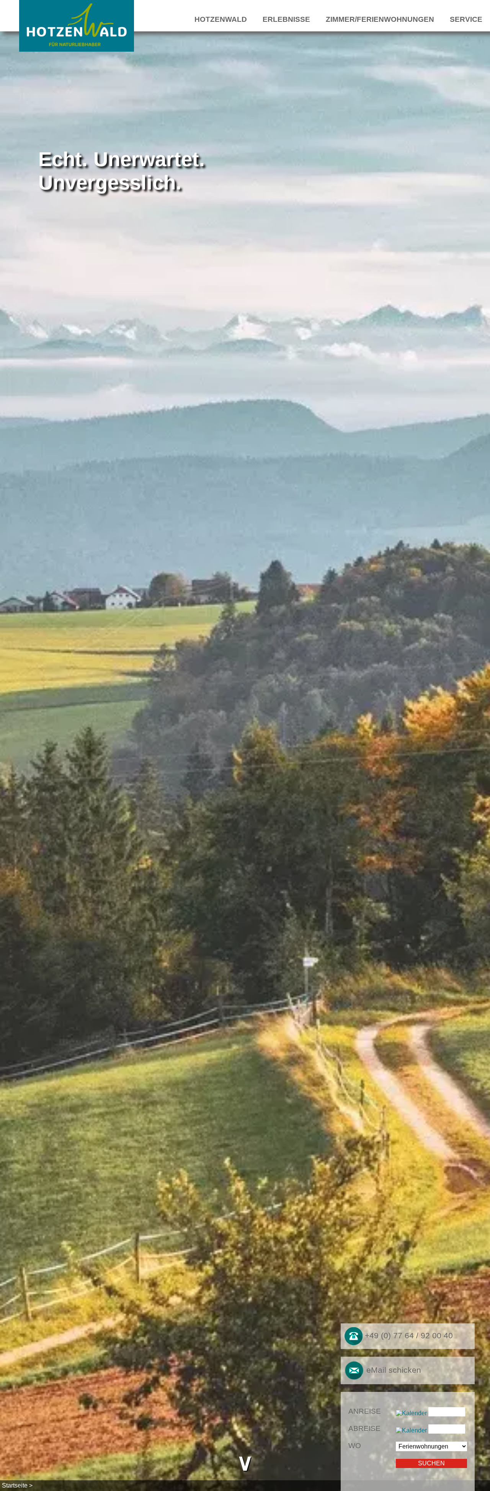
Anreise (364, 1411)
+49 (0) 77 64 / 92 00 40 (408, 1335)
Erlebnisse (286, 19)
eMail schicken (392, 1369)
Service (466, 19)
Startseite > (17, 1485)
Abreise (364, 1428)
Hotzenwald (220, 19)
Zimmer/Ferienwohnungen (380, 19)
